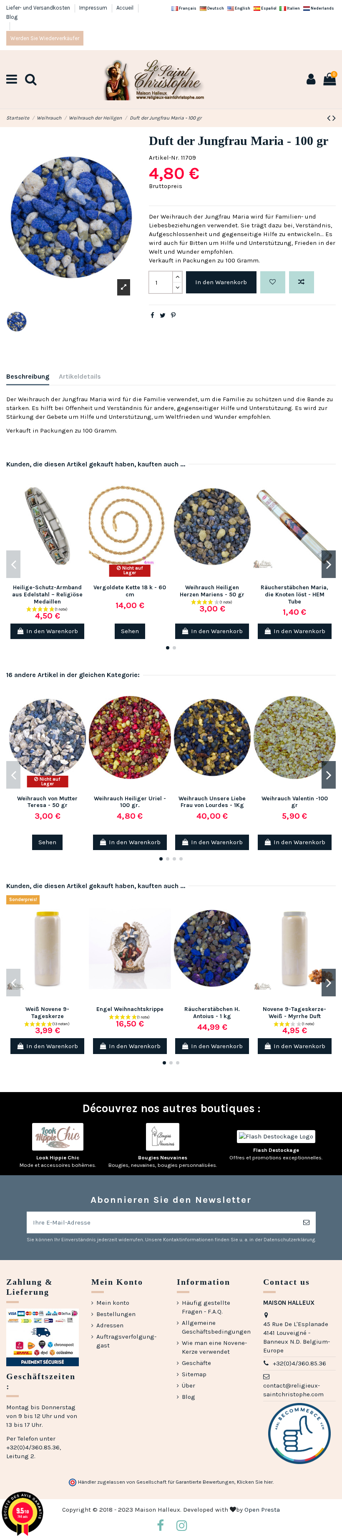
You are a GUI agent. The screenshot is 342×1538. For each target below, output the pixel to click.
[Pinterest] (173, 315)
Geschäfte (196, 1363)
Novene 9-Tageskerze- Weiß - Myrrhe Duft (294, 1013)
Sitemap (194, 1374)
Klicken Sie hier (255, 1482)
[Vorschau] (82, 516)
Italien (293, 8)
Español (268, 8)
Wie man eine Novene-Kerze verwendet (214, 1347)
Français (187, 8)
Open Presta (262, 1509)
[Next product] (334, 118)
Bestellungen (116, 1314)
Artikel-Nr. (164, 157)
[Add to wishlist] (272, 282)
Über (188, 1385)
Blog (12, 17)
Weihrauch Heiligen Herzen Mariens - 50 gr (212, 591)
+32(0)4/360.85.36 (299, 1363)
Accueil (125, 8)
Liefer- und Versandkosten (38, 8)
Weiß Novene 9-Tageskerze (47, 1013)
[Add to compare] (301, 282)
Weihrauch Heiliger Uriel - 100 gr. (130, 802)
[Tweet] (163, 315)
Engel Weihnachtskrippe (129, 1009)
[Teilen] (152, 315)
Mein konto (112, 1302)
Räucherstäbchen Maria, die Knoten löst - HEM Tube (294, 594)
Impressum (93, 8)
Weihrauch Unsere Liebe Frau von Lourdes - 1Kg (212, 802)
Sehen (130, 631)
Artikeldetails (80, 376)
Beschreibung (27, 376)
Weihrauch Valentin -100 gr (295, 802)
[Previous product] (329, 118)
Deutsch (215, 8)
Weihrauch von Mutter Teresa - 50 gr (47, 802)
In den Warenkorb (221, 282)
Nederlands (322, 8)
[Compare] (82, 501)
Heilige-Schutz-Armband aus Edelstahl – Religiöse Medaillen (47, 594)
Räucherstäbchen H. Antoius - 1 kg (212, 1013)
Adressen (109, 1325)
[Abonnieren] (306, 1223)
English (242, 8)
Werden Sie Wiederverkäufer (44, 38)
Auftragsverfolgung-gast (126, 1341)
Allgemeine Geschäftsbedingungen (216, 1327)
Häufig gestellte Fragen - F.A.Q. (206, 1307)
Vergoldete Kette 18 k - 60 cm (129, 591)
